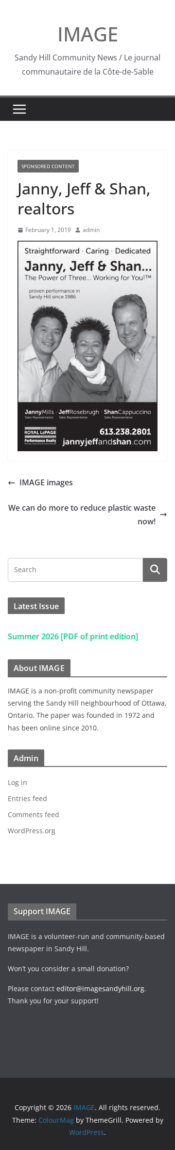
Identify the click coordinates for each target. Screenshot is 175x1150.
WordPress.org (31, 830)
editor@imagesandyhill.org (100, 988)
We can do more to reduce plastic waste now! (82, 514)
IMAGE (87, 33)
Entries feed (27, 798)
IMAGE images (46, 482)
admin (91, 230)
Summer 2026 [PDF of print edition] (73, 636)
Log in (17, 782)
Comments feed (33, 814)
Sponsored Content (48, 166)
